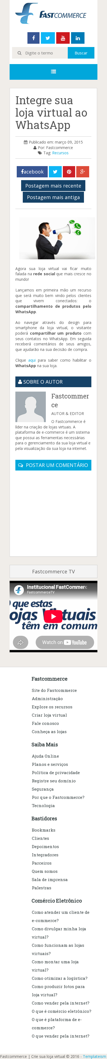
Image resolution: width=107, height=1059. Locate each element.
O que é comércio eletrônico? (61, 1011)
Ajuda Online (45, 756)
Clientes (40, 838)
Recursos (60, 152)
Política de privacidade (56, 772)
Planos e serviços (50, 764)
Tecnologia (43, 805)
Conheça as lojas (49, 731)
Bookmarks (43, 830)
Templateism (94, 1056)
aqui (32, 360)
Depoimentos (45, 846)
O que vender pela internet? (60, 1036)
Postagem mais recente (53, 185)
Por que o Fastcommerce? (58, 797)
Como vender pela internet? (60, 1003)
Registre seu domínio (54, 780)
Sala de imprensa (50, 879)
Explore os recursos (52, 706)
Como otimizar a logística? (60, 978)
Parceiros (42, 863)
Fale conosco (45, 723)
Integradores (45, 854)
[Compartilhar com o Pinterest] (69, 171)
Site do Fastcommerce (54, 690)
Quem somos (45, 871)
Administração (47, 698)
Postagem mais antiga (53, 197)
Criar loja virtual (49, 715)
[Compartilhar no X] (55, 171)
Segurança (43, 789)
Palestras (41, 887)
